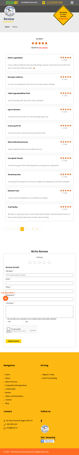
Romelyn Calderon (15, 77)
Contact (8, 399)
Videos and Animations (14, 396)
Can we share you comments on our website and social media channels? (31, 319)
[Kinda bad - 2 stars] (34, 262)
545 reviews (43, 47)
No (27, 321)
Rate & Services (11, 381)
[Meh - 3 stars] (39, 262)
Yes (9, 321)
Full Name (10, 271)
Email (8, 279)
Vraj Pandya (12, 207)
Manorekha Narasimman (18, 142)
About (7, 378)
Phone (8, 287)
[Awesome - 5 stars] (49, 262)
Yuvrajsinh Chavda (15, 158)
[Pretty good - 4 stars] (44, 262)
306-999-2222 (12, 424)
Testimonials (10, 389)
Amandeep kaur (14, 174)
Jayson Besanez (14, 109)
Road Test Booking (49, 378)
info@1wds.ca (12, 427)
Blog (7, 403)
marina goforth (14, 125)
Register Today (48, 374)
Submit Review (13, 341)
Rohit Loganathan (15, 57)
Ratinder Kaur (13, 190)
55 (37, 229)
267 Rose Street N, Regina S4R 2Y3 (19, 420)
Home (7, 26)
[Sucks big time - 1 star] (30, 262)
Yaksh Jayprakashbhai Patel (19, 93)
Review (8, 392)
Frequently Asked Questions (16, 385)
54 (33, 229)
